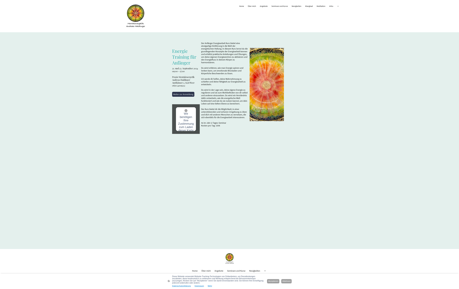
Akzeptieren (273, 281)
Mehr (210, 286)
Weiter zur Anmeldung (183, 94)
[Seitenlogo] (135, 16)
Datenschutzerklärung (181, 286)
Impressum (199, 286)
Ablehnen (286, 281)
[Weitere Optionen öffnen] (338, 6)
